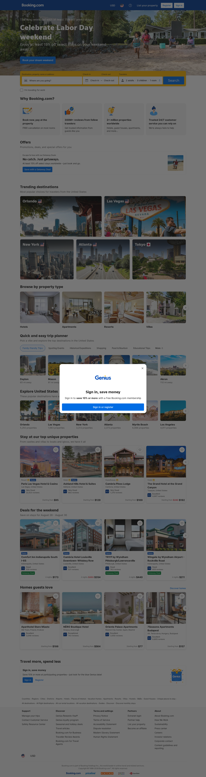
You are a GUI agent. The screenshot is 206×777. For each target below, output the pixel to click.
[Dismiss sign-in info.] (142, 368)
